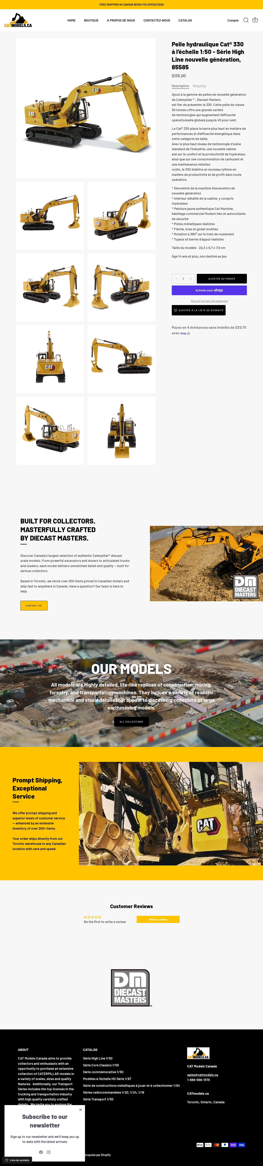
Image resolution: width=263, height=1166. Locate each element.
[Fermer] (80, 1109)
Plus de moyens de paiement (209, 301)
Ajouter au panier (221, 278)
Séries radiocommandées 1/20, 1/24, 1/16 (113, 1092)
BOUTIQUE (91, 20)
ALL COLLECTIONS (131, 721)
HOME (71, 20)
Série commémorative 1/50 (103, 1072)
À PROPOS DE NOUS (121, 20)
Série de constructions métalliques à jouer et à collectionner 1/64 (131, 1085)
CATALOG (185, 20)
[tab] (182, 86)
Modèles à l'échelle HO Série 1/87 (107, 1079)
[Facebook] (41, 1152)
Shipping (199, 86)
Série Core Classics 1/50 (101, 1065)
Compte (233, 20)
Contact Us (34, 605)
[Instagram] (48, 1152)
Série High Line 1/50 (98, 1058)
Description (180, 86)
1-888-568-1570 (198, 1080)
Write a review (158, 919)
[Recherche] (246, 20)
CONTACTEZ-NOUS (156, 20)
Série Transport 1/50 (98, 1099)
